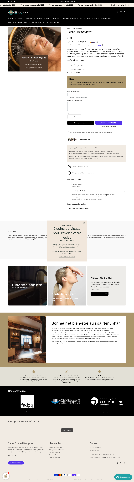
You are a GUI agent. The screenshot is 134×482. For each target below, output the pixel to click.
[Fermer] (84, 223)
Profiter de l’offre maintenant (67, 257)
